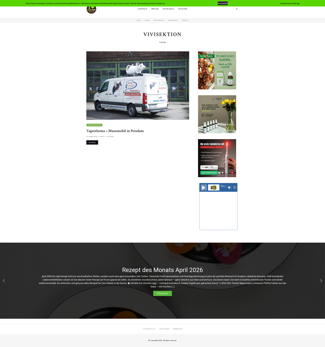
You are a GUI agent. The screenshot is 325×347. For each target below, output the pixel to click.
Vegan (147, 20)
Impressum (177, 329)
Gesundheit (173, 20)
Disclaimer (164, 329)
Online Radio (168, 9)
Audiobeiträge (94, 125)
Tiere (138, 20)
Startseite (142, 9)
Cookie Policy (149, 329)
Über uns (155, 9)
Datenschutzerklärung (289, 3)
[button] (4, 281)
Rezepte (185, 20)
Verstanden (223, 3)
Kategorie (183, 9)
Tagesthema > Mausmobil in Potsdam (115, 130)
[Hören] (204, 187)
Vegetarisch (159, 20)
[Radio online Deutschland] (234, 187)
